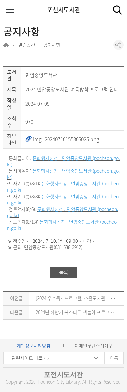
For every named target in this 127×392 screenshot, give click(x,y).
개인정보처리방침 (33, 345)
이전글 (16, 298)
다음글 (16, 312)
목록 (63, 272)
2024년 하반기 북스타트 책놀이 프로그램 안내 (79, 312)
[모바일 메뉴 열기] (10, 10)
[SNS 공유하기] (118, 45)
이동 (114, 358)
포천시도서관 (63, 9)
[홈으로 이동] (6, 46)
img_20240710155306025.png (65, 139)
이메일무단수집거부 (94, 345)
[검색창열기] (117, 9)
